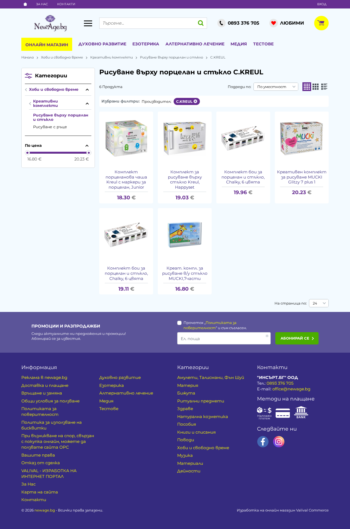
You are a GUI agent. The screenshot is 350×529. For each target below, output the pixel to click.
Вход (321, 4)
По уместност (271, 86)
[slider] (27, 152)
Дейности (188, 471)
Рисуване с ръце (50, 126)
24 (315, 303)
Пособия (186, 424)
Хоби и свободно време (62, 57)
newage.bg (44, 510)
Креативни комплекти (111, 57)
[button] (306, 86)
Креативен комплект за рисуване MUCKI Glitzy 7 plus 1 (301, 177)
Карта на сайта (39, 492)
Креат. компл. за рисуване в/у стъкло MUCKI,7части (185, 273)
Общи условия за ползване (50, 401)
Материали (190, 463)
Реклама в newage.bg (44, 377)
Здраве (185, 408)
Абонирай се (295, 338)
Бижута (186, 393)
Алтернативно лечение (194, 43)
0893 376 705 (280, 383)
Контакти (66, 4)
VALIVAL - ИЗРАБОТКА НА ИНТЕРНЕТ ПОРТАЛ (49, 473)
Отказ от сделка (40, 462)
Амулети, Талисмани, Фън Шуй (210, 377)
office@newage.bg (291, 388)
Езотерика (145, 43)
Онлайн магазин (46, 44)
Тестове (263, 43)
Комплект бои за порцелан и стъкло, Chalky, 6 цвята (243, 177)
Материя (187, 385)
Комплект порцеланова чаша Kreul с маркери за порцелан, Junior (126, 179)
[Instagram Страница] (279, 441)
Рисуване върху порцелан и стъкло (171, 57)
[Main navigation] (88, 23)
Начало (27, 57)
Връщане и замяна (41, 393)
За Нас (42, 4)
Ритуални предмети (200, 401)
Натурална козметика (202, 416)
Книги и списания (196, 432)
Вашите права (38, 455)
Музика (185, 455)
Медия (239, 43)
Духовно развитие (102, 43)
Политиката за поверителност (40, 411)
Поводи (185, 439)
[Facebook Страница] (263, 441)
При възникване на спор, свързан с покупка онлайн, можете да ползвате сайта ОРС (57, 441)
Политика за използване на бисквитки (51, 425)
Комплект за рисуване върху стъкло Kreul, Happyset (185, 179)
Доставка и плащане (44, 385)
